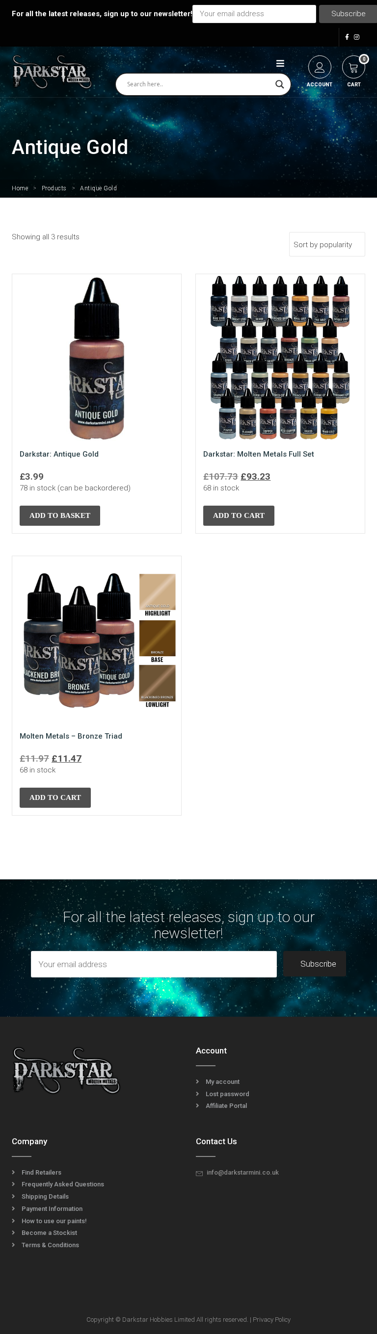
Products (54, 188)
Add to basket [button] (59, 515)
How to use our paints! (54, 1221)
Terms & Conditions (50, 1245)
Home (20, 188)
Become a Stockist (49, 1232)
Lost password (227, 1094)
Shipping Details (45, 1196)
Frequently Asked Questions (63, 1184)
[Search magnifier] (280, 84)
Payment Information (52, 1208)
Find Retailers (41, 1172)
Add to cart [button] (239, 515)
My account (223, 1081)
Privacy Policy (272, 1319)
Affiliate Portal (226, 1105)
